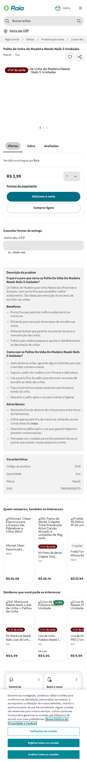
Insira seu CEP (14, 238)
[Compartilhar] (80, 57)
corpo (34, 423)
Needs (76, 481)
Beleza (30, 39)
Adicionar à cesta (43, 196)
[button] (43, 95)
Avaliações (51, 146)
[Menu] (80, 8)
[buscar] (79, 21)
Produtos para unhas (52, 39)
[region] (43, 726)
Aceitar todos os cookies (43, 754)
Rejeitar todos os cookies (43, 742)
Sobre (31, 146)
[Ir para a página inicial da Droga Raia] (13, 8)
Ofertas (13, 146)
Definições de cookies (43, 731)
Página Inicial (12, 39)
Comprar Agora (43, 207)
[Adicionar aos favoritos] (70, 57)
